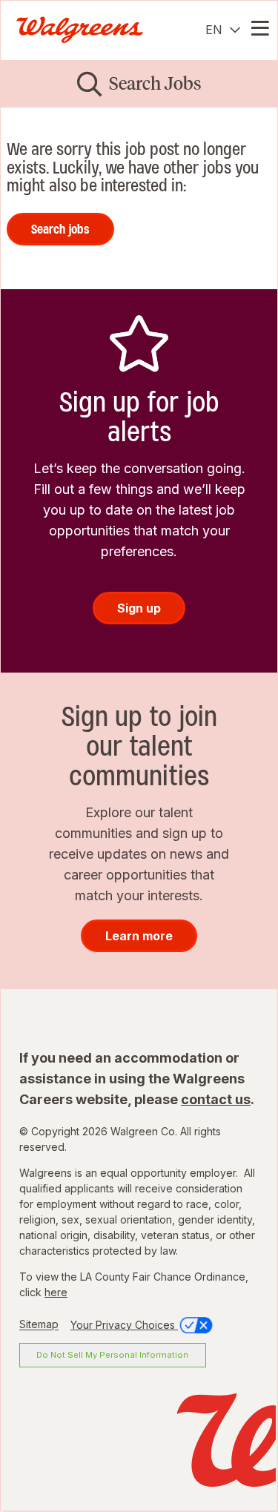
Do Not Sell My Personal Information (112, 1355)
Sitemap (39, 1324)
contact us (216, 1099)
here (55, 1292)
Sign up (139, 608)
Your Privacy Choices (124, 1324)
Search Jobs (155, 83)
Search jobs (60, 229)
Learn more (139, 935)
